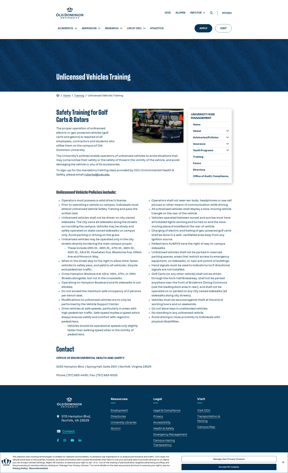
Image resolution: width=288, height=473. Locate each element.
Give (168, 12)
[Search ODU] (211, 13)
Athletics (157, 28)
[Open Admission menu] (99, 28)
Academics (65, 28)
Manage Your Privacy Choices (229, 459)
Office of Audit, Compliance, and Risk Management (211, 176)
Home (66, 95)
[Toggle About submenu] (227, 131)
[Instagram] (64, 440)
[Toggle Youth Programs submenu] (227, 150)
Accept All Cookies (229, 466)
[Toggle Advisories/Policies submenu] (227, 137)
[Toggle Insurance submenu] (227, 144)
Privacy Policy (20, 468)
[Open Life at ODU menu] (144, 28)
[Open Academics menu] (76, 28)
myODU (227, 13)
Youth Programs (203, 150)
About (197, 131)
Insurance (199, 144)
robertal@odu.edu (97, 174)
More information (38, 468)
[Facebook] (58, 440)
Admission (89, 28)
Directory (199, 169)
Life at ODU (134, 28)
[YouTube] (72, 440)
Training (79, 95)
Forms (197, 163)
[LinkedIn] (80, 440)
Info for (196, 12)
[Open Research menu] (121, 28)
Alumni (180, 12)
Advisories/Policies (206, 137)
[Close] (283, 462)
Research (111, 28)
